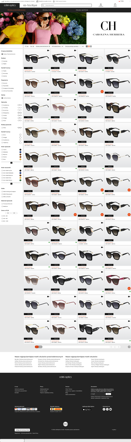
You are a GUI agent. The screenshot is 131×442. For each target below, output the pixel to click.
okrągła (5, 137)
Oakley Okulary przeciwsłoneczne (23, 361)
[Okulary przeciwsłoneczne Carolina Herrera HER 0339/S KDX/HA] (37, 132)
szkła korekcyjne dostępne (9, 191)
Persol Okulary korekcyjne (97, 359)
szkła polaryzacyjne (7, 194)
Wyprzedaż (5, 85)
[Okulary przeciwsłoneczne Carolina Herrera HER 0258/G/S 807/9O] (91, 255)
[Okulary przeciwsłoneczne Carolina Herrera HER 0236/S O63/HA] (64, 156)
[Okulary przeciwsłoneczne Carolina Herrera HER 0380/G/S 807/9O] (91, 83)
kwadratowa (6, 140)
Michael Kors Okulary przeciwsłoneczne (48, 361)
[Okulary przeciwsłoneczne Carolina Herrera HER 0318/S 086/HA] (37, 156)
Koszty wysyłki (43, 390)
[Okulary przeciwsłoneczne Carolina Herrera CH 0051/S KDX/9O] (91, 230)
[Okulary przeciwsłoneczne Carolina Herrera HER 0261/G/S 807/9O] (91, 107)
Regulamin (17, 433)
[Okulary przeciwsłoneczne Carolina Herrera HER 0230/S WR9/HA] (37, 83)
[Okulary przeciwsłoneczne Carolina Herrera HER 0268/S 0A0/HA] (64, 329)
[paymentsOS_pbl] (32, 409)
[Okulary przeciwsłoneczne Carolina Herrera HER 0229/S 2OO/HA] (64, 304)
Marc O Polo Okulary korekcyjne (74, 364)
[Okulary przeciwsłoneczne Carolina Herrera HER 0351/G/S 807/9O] (91, 156)
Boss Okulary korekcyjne (97, 362)
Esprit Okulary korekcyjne (97, 366)
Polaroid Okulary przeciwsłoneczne (23, 366)
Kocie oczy (5, 110)
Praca (41, 386)
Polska (122, 1)
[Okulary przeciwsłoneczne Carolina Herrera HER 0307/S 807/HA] (37, 329)
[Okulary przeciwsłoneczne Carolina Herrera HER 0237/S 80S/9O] (91, 279)
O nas (16, 386)
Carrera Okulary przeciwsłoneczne (23, 364)
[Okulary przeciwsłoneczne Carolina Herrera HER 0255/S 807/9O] (91, 58)
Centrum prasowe (19, 389)
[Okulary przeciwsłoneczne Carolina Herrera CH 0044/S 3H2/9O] (64, 58)
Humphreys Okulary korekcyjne (73, 362)
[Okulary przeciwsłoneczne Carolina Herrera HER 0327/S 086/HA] (37, 206)
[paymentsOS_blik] (28, 409)
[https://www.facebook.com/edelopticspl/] (104, 409)
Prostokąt (5, 107)
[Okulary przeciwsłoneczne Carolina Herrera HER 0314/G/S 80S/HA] (64, 230)
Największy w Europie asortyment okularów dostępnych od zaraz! (20, 1)
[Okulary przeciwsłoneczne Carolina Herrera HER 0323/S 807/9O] (64, 279)
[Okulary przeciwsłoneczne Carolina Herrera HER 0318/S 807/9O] (37, 107)
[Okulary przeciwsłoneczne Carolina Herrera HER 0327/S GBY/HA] (118, 230)
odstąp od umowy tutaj (22, 430)
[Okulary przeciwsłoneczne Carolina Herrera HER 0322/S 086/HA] (118, 107)
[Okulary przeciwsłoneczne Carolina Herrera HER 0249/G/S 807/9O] (118, 83)
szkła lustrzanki (6, 196)
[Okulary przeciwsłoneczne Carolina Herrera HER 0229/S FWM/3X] (64, 107)
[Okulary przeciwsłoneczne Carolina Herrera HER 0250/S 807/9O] (64, 255)
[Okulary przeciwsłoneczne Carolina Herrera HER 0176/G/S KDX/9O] (118, 304)
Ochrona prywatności (26, 433)
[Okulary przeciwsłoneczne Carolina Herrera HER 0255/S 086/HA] (91, 132)
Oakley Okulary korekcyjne (72, 361)
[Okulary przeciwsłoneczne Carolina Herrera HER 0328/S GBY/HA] (118, 132)
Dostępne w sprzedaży (8, 88)
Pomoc (67, 386)
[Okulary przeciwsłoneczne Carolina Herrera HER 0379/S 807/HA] (118, 181)
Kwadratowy (6, 105)
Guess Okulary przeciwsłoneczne (46, 362)
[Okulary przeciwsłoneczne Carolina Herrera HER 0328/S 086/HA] (64, 181)
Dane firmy (35, 433)
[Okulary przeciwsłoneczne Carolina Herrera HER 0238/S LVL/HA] (64, 132)
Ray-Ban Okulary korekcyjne (73, 359)
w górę (114, 429)
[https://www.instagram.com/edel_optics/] (107, 409)
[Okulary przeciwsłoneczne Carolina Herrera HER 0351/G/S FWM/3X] (37, 279)
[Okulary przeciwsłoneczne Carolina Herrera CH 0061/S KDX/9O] (118, 58)
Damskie (5, 61)
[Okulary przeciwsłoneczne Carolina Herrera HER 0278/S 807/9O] (37, 304)
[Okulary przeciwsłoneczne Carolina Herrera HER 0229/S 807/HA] (37, 230)
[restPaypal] (23, 409)
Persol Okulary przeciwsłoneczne (23, 362)
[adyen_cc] (16, 409)
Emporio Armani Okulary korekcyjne (75, 366)
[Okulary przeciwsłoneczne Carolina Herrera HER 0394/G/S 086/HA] (91, 206)
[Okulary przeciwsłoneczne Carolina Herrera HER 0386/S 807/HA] (64, 206)
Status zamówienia (70, 394)
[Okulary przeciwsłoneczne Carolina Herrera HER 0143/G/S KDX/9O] (37, 58)
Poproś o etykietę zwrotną (46, 392)
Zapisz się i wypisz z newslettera (74, 390)
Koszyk (115, 6)
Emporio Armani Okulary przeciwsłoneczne (49, 359)
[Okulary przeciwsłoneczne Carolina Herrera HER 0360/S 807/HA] (91, 181)
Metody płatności (44, 389)
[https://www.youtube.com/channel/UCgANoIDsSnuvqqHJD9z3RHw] (110, 409)
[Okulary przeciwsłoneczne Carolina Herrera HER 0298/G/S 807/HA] (118, 255)
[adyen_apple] (35, 409)
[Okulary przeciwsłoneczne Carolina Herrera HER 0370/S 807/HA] (118, 206)
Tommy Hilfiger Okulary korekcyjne (100, 364)
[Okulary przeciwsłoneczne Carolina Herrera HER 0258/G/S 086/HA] (64, 83)
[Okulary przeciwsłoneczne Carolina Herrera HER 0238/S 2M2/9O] (118, 156)
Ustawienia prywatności (21, 390)
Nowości (5, 83)
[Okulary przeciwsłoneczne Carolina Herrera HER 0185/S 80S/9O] (91, 304)
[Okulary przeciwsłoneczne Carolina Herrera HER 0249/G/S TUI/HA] (37, 181)
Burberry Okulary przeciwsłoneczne (47, 366)
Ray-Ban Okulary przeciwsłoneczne (24, 359)
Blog (67, 392)
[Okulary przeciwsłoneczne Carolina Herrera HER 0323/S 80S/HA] (37, 255)
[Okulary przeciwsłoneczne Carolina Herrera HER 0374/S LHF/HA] (118, 279)
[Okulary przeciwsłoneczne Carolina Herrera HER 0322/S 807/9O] (91, 329)
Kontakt (17, 392)
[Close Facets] (11, 46)
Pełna (4, 127)
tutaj (108, 398)
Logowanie (100, 6)
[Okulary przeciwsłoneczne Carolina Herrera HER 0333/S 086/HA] (118, 329)
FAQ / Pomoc (69, 389)
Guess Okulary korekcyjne (97, 361)
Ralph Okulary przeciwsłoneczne (46, 364)
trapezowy (5, 142)
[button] (10, 5)
